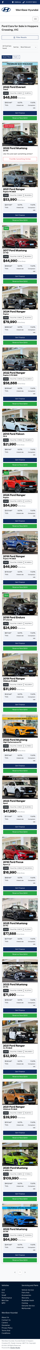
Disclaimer (6, 1325)
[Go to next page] (25, 1272)
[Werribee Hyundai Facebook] (3, 2)
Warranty (25, 1298)
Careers (5, 1323)
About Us (5, 1317)
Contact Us (6, 1320)
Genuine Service (28, 1306)
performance (7, 1298)
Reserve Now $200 (20, 118)
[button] (35, 19)
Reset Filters (7, 57)
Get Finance (20, 113)
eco (3, 1293)
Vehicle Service (28, 1290)
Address (18, 2)
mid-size (5, 1300)
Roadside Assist (28, 1300)
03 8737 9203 (31, 2)
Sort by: (16, 47)
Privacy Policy (7, 1328)
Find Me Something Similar (20, 159)
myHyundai (26, 1308)
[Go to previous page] (15, 1272)
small (4, 1295)
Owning (25, 1303)
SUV (3, 1290)
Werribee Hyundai (27, 10)
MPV (3, 1303)
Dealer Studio (15, 1348)
